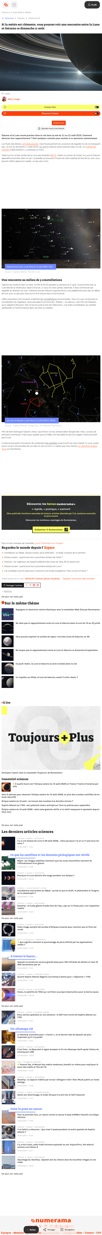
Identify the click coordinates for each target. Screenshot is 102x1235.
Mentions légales (22, 1232)
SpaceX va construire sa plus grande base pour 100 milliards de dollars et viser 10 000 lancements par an (57, 963)
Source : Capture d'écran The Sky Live (22, 271)
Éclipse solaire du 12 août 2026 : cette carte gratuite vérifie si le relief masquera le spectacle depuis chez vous (50, 810)
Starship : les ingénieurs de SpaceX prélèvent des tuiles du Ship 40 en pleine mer (42, 561)
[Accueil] (6, 4)
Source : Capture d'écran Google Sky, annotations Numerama (33, 425)
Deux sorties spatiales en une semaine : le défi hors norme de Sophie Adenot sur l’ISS (56, 1015)
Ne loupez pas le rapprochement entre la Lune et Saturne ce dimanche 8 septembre (57, 650)
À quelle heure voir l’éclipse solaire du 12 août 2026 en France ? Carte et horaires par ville (55, 785)
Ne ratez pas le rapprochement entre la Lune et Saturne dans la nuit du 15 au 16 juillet (58, 623)
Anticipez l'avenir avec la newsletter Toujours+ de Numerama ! (32, 772)
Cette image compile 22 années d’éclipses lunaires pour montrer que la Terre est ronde (56, 928)
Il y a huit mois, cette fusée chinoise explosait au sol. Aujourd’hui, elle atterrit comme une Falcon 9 (55, 1145)
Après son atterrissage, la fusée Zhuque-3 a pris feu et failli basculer (51, 1094)
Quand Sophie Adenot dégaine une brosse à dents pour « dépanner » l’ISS (53, 976)
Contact (89, 1232)
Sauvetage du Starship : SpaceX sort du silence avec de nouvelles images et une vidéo (56, 1160)
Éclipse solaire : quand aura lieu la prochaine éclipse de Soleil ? (33, 557)
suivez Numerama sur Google (48, 543)
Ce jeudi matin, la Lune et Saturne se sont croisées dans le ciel (46, 663)
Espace (21, 18)
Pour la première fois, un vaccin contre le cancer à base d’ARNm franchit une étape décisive (58, 1115)
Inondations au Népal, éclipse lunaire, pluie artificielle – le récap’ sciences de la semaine (44, 552)
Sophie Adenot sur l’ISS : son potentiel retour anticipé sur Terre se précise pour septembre (46, 805)
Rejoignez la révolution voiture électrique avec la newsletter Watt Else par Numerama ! (58, 609)
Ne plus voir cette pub (12, 596)
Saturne (8, 591)
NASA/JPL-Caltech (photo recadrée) (42, 578)
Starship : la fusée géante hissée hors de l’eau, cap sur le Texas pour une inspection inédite (58, 906)
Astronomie (34, 18)
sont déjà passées (30, 143)
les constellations (48, 299)
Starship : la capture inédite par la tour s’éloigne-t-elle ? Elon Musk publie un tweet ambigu (58, 1080)
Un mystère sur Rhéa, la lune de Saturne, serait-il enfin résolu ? (47, 677)
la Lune (42, 146)
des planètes (51, 443)
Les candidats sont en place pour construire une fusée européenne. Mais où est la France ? (46, 570)
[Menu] (14, 4)
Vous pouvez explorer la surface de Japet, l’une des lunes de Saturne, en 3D (53, 636)
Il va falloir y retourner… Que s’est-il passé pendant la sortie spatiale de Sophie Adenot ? (56, 1130)
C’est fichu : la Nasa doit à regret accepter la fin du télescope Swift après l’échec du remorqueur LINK (58, 1050)
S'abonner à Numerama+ (49, 529)
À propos (6, 1232)
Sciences (9, 18)
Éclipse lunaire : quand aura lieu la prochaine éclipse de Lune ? (33, 566)
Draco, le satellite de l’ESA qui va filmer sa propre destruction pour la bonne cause (57, 992)
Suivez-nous (58, 123)
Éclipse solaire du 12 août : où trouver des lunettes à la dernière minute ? (37, 801)
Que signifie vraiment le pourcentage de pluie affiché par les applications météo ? (54, 943)
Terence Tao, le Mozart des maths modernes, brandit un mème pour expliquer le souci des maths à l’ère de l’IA (57, 1065)
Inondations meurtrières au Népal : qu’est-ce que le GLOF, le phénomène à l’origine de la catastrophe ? (58, 891)
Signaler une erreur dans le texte (79, 578)
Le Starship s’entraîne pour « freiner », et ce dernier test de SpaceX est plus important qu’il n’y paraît (54, 1035)
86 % (53, 155)
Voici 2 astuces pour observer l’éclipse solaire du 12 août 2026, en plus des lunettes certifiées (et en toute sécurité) (51, 795)
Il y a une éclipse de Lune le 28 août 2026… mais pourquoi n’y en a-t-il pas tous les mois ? (58, 842)
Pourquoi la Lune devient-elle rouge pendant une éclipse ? (45, 875)
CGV (98, 1232)
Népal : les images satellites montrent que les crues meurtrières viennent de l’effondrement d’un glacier (54, 861)
